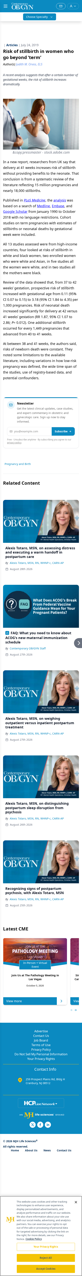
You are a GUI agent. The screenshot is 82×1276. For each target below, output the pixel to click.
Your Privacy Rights (41, 1059)
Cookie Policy (34, 1239)
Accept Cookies (45, 1268)
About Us (31, 1150)
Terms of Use (41, 1045)
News (47, 1150)
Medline (43, 206)
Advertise (41, 1031)
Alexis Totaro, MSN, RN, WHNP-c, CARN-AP (37, 563)
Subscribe (61, 431)
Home (15, 1150)
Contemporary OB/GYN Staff (28, 648)
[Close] (76, 1202)
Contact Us (41, 1036)
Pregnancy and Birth (18, 464)
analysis (59, 200)
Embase (58, 206)
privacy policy (14, 442)
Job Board (41, 1040)
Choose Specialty (37, 17)
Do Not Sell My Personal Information (41, 1054)
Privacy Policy (41, 1049)
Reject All (46, 1258)
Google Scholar (15, 211)
